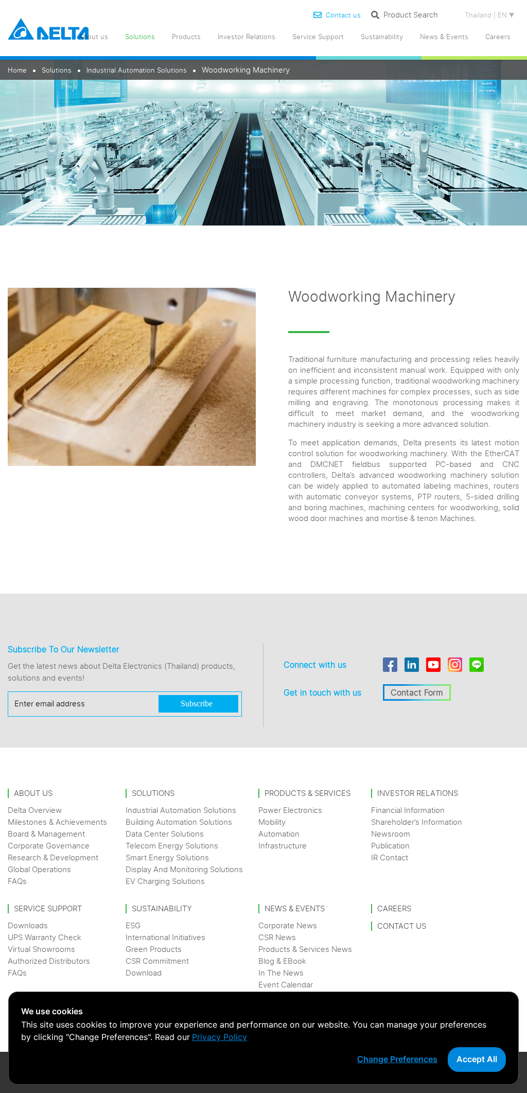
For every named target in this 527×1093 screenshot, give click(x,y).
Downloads (28, 925)
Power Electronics (290, 810)
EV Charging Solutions (165, 881)
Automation (279, 834)
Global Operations (39, 869)
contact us (401, 926)
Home (17, 70)
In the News (281, 973)
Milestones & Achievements (57, 822)
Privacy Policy (219, 1037)
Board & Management (46, 834)
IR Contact (389, 857)
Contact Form (417, 692)
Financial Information (408, 810)
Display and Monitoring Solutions (184, 869)
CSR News (277, 937)
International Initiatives (165, 937)
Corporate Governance (49, 846)
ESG (133, 925)
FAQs (17, 881)
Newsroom (390, 834)
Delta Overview (35, 810)
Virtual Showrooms (41, 949)
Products (186, 36)
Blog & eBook (282, 961)
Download (144, 973)
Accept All (476, 1059)
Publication (390, 846)
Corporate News (287, 925)
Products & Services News (305, 949)
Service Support (318, 36)
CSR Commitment (157, 961)
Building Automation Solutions (179, 822)
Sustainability (382, 36)
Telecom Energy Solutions (172, 846)
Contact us (343, 15)
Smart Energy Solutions (167, 857)
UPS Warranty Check (44, 937)
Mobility (272, 822)
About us (93, 36)
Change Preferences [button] (397, 1059)
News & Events (444, 36)
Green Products (154, 949)
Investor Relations (246, 36)
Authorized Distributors (49, 961)
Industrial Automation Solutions (136, 70)
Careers (498, 36)
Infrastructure (282, 846)
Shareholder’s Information (416, 822)
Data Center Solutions (165, 834)
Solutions (57, 70)
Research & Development (53, 857)
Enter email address (49, 703)
